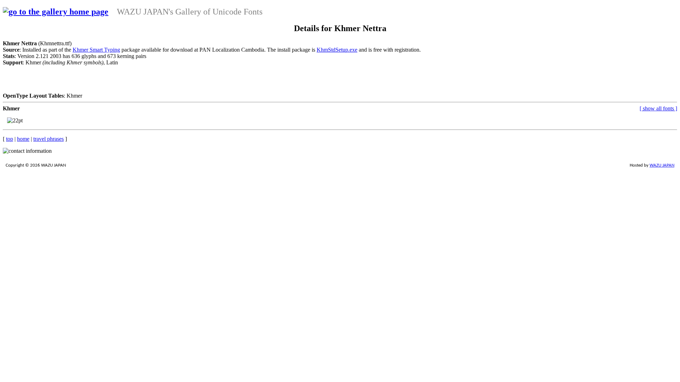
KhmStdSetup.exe (337, 50)
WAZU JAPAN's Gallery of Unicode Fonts (189, 11)
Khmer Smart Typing (96, 50)
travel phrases (48, 139)
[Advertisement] (212, 82)
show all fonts (658, 108)
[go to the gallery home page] (55, 11)
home (23, 139)
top (9, 139)
